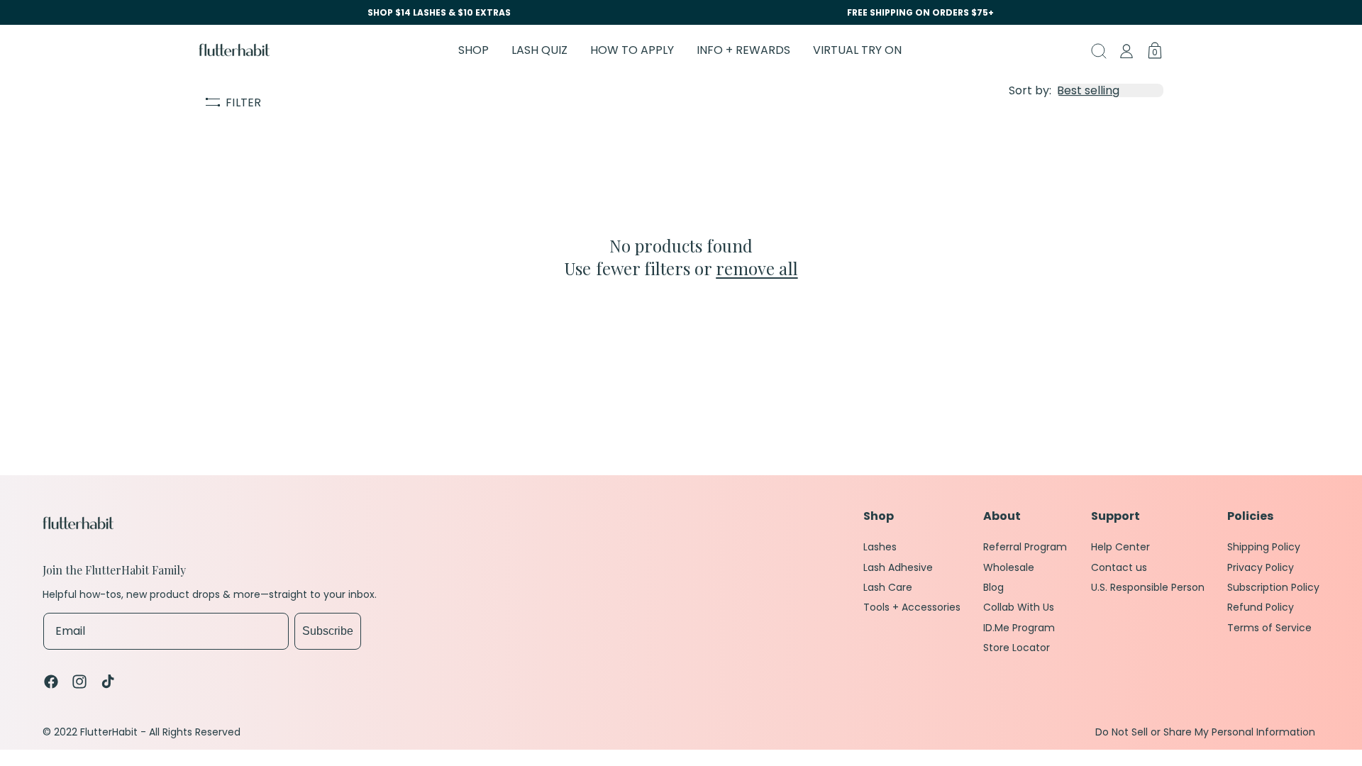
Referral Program (1025, 547)
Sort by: (1030, 90)
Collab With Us (1018, 607)
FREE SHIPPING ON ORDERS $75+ (920, 12)
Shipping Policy (1263, 547)
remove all (756, 268)
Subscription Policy (1273, 587)
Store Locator (1016, 647)
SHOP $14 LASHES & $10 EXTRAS (439, 12)
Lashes (880, 547)
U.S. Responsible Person (1148, 587)
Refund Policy (1260, 607)
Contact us (1119, 567)
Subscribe (327, 631)
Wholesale (1008, 567)
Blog (993, 587)
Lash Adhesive (898, 567)
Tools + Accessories (911, 607)
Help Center (1120, 547)
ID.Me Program (1019, 628)
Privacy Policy (1260, 567)
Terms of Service (1269, 628)
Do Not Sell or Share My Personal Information (1205, 732)
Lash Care (887, 587)
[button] (473, 50)
